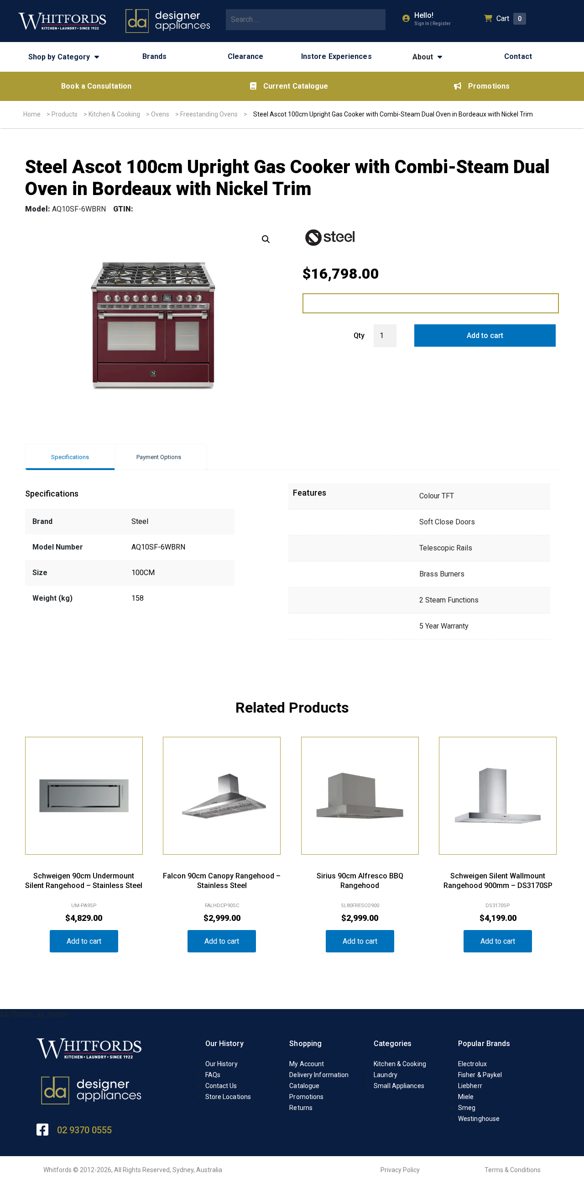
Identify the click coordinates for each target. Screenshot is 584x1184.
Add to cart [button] (84, 941)
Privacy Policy (400, 1169)
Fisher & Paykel (480, 1074)
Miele (466, 1096)
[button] (266, 239)
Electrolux (472, 1064)
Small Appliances (399, 1085)
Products (65, 114)
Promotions (489, 86)
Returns (301, 1107)
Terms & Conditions (513, 1169)
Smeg (466, 1107)
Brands (154, 56)
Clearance (246, 56)
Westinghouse (479, 1118)
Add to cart (485, 335)
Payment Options (158, 457)
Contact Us (221, 1085)
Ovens (160, 114)
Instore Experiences (336, 56)
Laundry (385, 1074)
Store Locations (228, 1096)
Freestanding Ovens (209, 114)
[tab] (70, 457)
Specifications (70, 457)
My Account (306, 1064)
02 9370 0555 (84, 1130)
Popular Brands (484, 1043)
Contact (518, 56)
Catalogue (304, 1085)
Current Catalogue (295, 86)
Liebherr (470, 1085)
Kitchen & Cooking (114, 114)
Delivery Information (319, 1074)
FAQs (212, 1074)
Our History (224, 1043)
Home (32, 114)
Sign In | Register (432, 23)
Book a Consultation (96, 86)
